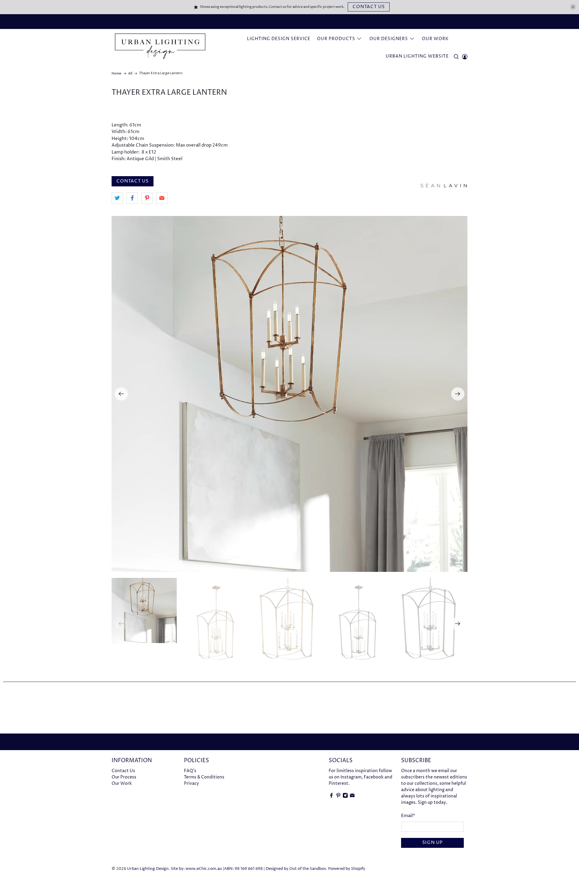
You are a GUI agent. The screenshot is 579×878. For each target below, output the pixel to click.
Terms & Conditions (204, 777)
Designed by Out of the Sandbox (296, 868)
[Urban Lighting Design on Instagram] (345, 797)
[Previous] (121, 394)
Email (408, 816)
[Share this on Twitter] (117, 198)
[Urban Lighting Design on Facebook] (331, 797)
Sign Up (432, 842)
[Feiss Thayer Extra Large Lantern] (289, 394)
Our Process (124, 777)
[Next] (457, 394)
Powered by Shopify (346, 868)
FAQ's (190, 771)
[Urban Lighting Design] (160, 46)
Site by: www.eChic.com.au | (197, 868)
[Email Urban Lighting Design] (352, 797)
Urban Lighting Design (148, 868)
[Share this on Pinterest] (147, 198)
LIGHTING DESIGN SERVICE (278, 39)
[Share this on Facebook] (132, 198)
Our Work (435, 39)
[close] (573, 7)
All (130, 73)
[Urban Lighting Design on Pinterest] (338, 797)
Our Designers (388, 39)
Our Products (336, 39)
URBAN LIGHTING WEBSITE (417, 56)
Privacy (191, 783)
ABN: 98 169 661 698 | (244, 868)
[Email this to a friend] (162, 198)
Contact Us (369, 7)
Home (116, 73)
